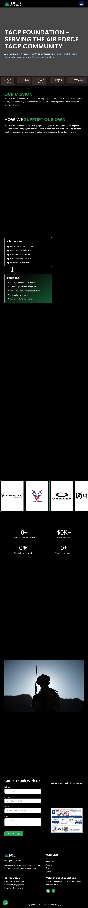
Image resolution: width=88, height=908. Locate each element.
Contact (49, 871)
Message (7, 816)
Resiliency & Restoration (14, 888)
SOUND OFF (15, 868)
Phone (7, 797)
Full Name (8, 787)
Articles (49, 865)
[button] (81, 3)
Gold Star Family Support (14, 881)
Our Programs (12, 877)
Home (48, 858)
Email (6, 806)
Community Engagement (14, 885)
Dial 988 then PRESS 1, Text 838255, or (61, 881)
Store (48, 868)
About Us (50, 862)
